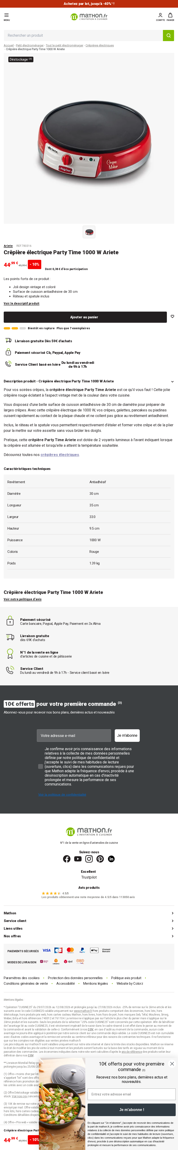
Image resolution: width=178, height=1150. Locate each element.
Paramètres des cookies (21, 978)
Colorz (138, 983)
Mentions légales (95, 984)
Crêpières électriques (100, 45)
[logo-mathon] (89, 16)
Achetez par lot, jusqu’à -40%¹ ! (89, 4)
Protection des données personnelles (75, 978)
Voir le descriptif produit (21, 303)
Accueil (9, 45)
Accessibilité (65, 984)
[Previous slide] (77, 231)
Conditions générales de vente (26, 984)
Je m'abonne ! (131, 1110)
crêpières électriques (60, 455)
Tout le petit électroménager (64, 45)
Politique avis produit (126, 978)
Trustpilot (89, 877)
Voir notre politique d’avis (22, 599)
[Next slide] (100, 231)
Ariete (8, 246)
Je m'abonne (127, 735)
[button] (170, 17)
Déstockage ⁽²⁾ (21, 59)
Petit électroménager (30, 45)
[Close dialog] (172, 1064)
